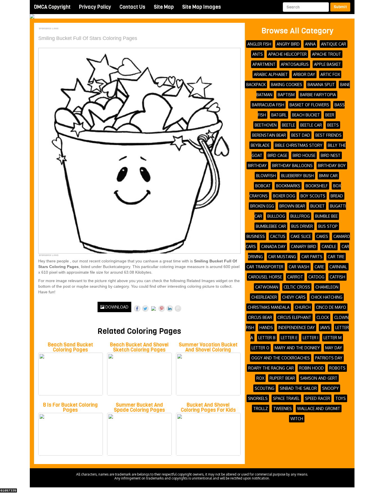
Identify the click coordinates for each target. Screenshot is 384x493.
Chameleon (326, 287)
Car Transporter (265, 266)
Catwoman (266, 287)
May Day (333, 347)
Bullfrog (300, 216)
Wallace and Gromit (318, 408)
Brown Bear (292, 206)
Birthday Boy (332, 165)
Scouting (264, 388)
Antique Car (333, 44)
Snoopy (330, 388)
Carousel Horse (265, 276)
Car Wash (299, 266)
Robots (337, 368)
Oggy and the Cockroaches (280, 357)
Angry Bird (288, 44)
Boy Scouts (313, 195)
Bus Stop (328, 226)
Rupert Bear (282, 378)
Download (116, 307)
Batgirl (279, 114)
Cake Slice (301, 236)
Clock (323, 317)
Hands (266, 327)
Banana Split (321, 84)
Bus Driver (302, 226)
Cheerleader (264, 297)
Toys (340, 398)
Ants (257, 54)
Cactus (277, 236)
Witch (296, 418)
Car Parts (311, 256)
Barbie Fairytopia (318, 94)
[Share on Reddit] (153, 309)
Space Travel (286, 398)
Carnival (338, 266)
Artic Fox (330, 74)
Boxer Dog (284, 195)
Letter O (260, 347)
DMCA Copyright (52, 7)
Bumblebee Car (271, 226)
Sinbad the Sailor (298, 388)
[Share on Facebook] (137, 308)
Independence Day (296, 327)
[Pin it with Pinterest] (161, 308)
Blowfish (266, 175)
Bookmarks (288, 185)
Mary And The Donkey (297, 347)
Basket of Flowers (309, 104)
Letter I (310, 337)
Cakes (322, 236)
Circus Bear (260, 317)
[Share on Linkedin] (169, 308)
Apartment (263, 64)
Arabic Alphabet (271, 74)
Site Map (164, 7)
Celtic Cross (297, 287)
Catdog (316, 276)
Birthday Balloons (292, 165)
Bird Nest (330, 155)
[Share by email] (178, 308)
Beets (333, 125)
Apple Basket (327, 64)
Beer (329, 114)
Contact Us (132, 7)
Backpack (256, 84)
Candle (329, 246)
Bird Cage (277, 155)
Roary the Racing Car (271, 368)
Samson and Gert (318, 378)
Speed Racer (317, 398)
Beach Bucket (306, 114)
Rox (260, 378)
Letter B (266, 337)
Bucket (317, 206)
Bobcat (263, 185)
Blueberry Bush (297, 175)
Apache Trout (326, 54)
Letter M (333, 337)
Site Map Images (201, 7)
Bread (337, 195)
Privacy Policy (95, 7)
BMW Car (328, 175)
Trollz (260, 408)
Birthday (257, 165)
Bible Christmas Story (298, 145)
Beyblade (260, 145)
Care (319, 266)
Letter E (289, 337)
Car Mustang (282, 256)
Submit (340, 7)
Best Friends (328, 135)
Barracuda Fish (268, 104)
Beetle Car (311, 125)
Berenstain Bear (269, 135)
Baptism (286, 94)
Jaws (325, 327)
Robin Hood (311, 368)
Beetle (288, 125)
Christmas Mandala (269, 307)
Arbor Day (304, 74)
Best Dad (300, 135)
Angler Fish (259, 44)
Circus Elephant (294, 317)
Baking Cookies (286, 84)
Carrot (295, 276)
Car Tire (336, 256)
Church (303, 307)
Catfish (337, 276)
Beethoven (266, 125)
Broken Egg (262, 206)
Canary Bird (303, 246)
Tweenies (282, 408)
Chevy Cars (294, 297)
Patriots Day (328, 357)
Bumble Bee (326, 216)
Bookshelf (317, 185)
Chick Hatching (326, 297)
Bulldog (276, 216)
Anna (310, 44)
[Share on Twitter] (145, 308)
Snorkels (258, 398)
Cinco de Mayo (331, 307)
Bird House (304, 155)
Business (256, 236)
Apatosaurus (295, 64)
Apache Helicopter (287, 54)
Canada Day (273, 246)
